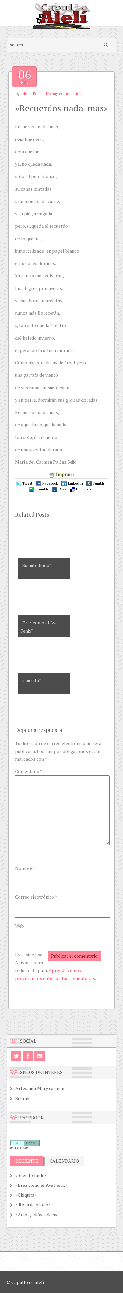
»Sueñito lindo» (31, 1175)
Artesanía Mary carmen (39, 1088)
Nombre (25, 868)
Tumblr (98, 483)
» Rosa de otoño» (33, 1205)
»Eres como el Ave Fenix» (41, 1185)
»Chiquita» (26, 1195)
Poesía (39, 93)
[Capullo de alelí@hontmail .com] (61, 27)
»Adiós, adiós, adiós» (36, 1214)
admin (26, 93)
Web (19, 926)
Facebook (50, 483)
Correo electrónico (36, 897)
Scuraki (23, 1098)
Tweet (27, 483)
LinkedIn (75, 483)
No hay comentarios (63, 93)
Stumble (42, 489)
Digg (62, 489)
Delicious (83, 489)
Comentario (28, 771)
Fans (30, 1143)
